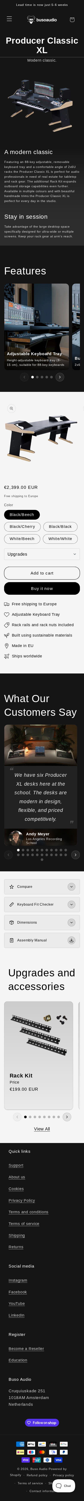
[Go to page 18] (46, 855)
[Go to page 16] (37, 855)
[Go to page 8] (51, 850)
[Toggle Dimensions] (71, 922)
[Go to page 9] (56, 850)
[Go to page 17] (42, 855)
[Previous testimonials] (8, 855)
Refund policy (37, 1475)
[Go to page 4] (46, 377)
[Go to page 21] (61, 855)
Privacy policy (63, 1475)
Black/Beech (22, 514)
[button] (9, 19)
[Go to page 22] (65, 855)
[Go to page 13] (23, 855)
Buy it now (42, 588)
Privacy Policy (22, 1200)
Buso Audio (39, 1469)
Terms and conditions (28, 1212)
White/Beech (22, 539)
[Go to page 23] (42, 859)
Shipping (17, 1235)
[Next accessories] (67, 1117)
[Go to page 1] (32, 377)
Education (18, 1360)
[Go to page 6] (42, 850)
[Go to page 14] (27, 855)
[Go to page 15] (32, 855)
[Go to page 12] (18, 855)
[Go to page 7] (46, 850)
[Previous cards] (24, 377)
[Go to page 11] (65, 850)
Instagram (18, 1280)
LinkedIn (17, 1315)
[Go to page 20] (56, 855)
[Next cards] (60, 377)
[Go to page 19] (51, 855)
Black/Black (60, 526)
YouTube (17, 1303)
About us (17, 1177)
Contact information (45, 1491)
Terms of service (24, 1224)
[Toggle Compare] (71, 887)
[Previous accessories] (17, 1117)
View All (42, 1129)
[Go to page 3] (42, 377)
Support (16, 1165)
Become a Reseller (26, 1349)
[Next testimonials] (75, 855)
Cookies (16, 1189)
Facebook (18, 1292)
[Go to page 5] (51, 377)
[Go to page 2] (37, 377)
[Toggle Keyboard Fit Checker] (71, 904)
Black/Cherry (22, 526)
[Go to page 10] (61, 850)
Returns (16, 1247)
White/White (60, 539)
